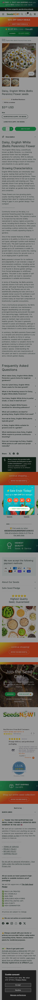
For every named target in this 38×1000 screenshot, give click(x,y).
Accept (18, 985)
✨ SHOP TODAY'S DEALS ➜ (19, 509)
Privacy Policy (20, 980)
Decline (18, 990)
